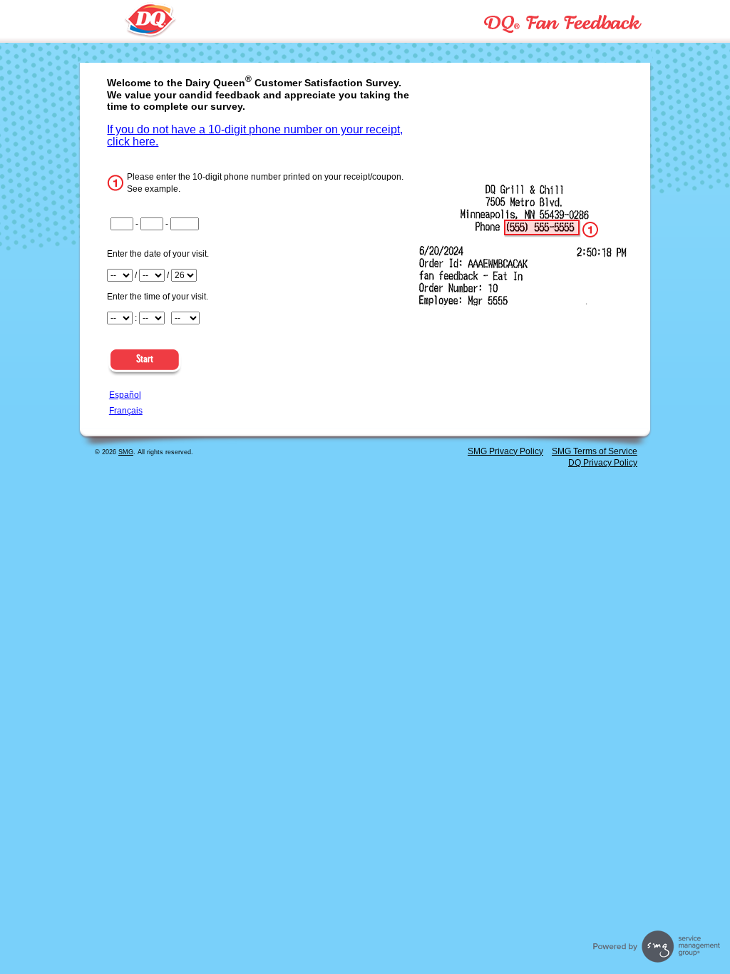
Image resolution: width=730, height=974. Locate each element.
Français (126, 411)
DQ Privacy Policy (602, 463)
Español (125, 395)
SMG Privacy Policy (505, 451)
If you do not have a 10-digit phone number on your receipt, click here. (255, 135)
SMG (125, 452)
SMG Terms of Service (594, 451)
